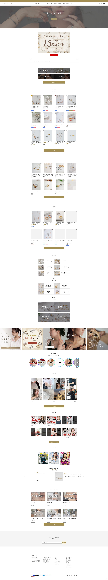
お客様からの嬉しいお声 (69, 565)
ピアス (55, 557)
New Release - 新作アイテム (46, 559)
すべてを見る (53, 150)
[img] (54, 469)
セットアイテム (56, 563)
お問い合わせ (67, 562)
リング (55, 560)
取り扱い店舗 (67, 563)
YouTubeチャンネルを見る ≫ (54, 442)
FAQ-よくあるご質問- (68, 559)
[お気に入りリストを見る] (103, 3)
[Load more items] (54, 401)
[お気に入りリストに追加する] (41, 95)
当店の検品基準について (69, 557)
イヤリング (56, 559)
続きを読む (32, 505)
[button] (36, 362)
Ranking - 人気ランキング (46, 561)
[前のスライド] (51, 27)
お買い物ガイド (68, 558)
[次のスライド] (55, 27)
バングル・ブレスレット (57, 562)
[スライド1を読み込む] (52, 27)
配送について (67, 561)
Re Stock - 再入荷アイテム (46, 560)
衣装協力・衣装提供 (68, 564)
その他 (55, 565)
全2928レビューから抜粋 (54, 470)
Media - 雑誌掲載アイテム (46, 562)
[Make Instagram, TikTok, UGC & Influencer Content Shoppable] (77, 367)
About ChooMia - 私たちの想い (47, 557)
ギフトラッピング (57, 564)
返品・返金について (68, 560)
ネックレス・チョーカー (57, 561)
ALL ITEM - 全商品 (45, 558)
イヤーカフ (56, 558)
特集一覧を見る (54, 82)
